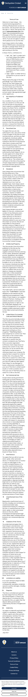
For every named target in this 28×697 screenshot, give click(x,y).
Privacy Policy (20, 684)
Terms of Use (14, 664)
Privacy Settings (14, 670)
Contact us (14, 673)
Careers (14, 655)
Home (2, 13)
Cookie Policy (14, 667)
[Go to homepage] (8, 642)
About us (14, 652)
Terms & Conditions (14, 661)
